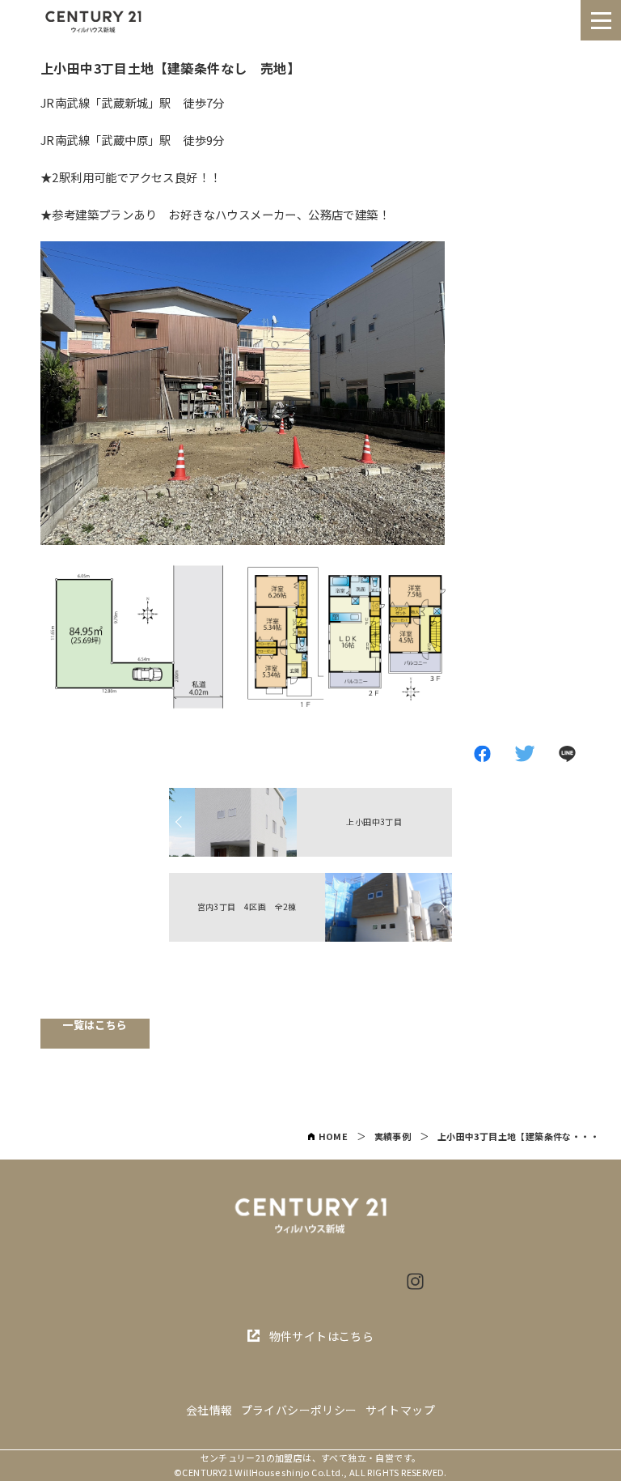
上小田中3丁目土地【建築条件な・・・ (518, 1136)
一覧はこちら (94, 1025)
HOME (334, 1136)
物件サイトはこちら (321, 1336)
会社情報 (209, 1410)
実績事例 (393, 1136)
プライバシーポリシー (299, 1410)
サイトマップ (400, 1410)
